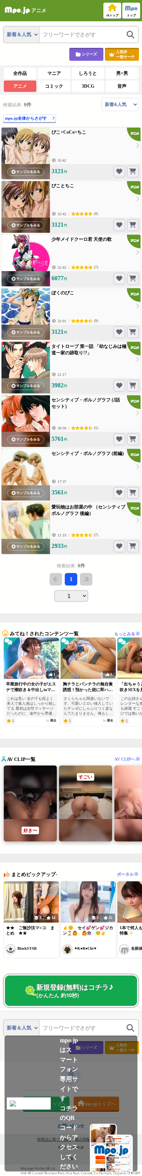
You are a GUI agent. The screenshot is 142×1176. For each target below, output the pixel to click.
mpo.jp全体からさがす (26, 118)
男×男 (122, 73)
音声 (121, 86)
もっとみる (124, 633)
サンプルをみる (28, 172)
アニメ (20, 86)
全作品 (20, 73)
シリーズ (89, 54)
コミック (54, 86)
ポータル (125, 874)
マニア (54, 73)
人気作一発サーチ (125, 54)
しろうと (88, 73)
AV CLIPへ (124, 758)
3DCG (88, 86)
